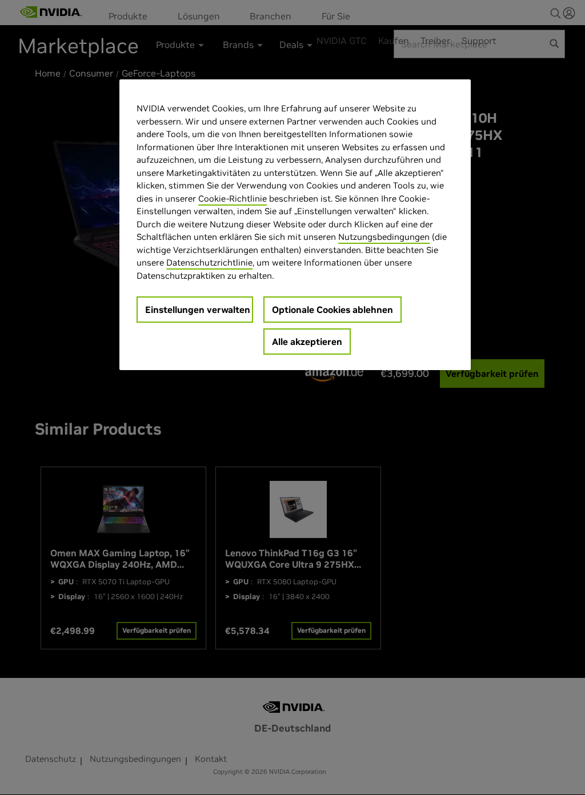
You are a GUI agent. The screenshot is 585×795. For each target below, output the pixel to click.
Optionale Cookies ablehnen (332, 309)
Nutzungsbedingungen (384, 236)
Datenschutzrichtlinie (209, 262)
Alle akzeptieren (307, 341)
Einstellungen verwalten (197, 309)
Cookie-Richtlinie (232, 198)
